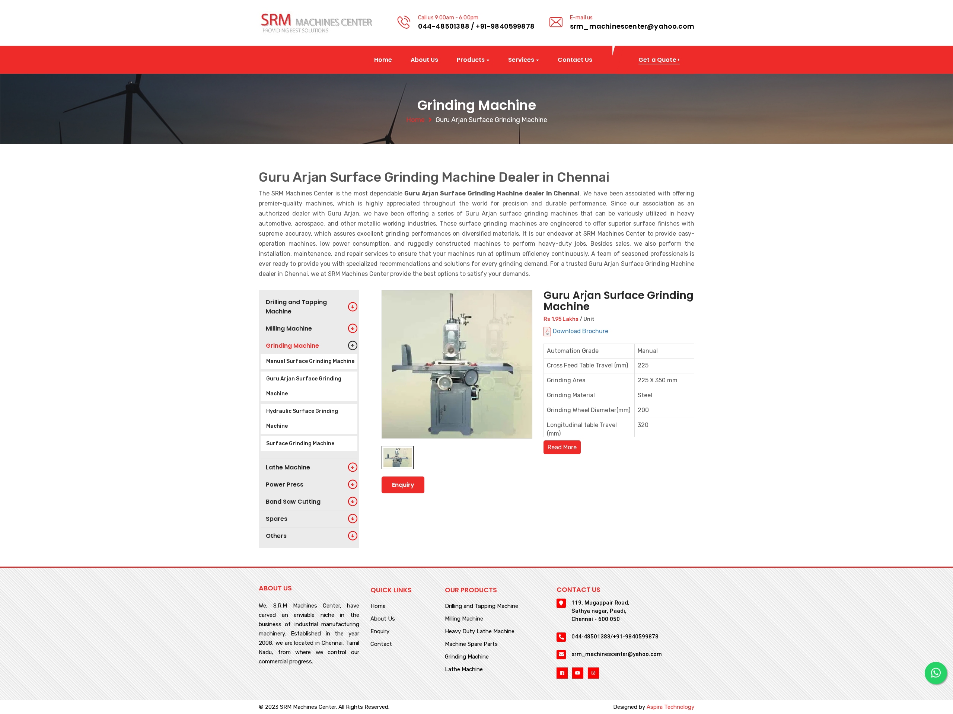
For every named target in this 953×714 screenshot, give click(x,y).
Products (471, 60)
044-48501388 (443, 26)
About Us (424, 60)
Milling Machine (464, 619)
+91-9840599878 (505, 26)
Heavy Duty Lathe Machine (479, 632)
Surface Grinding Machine (300, 443)
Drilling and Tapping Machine (481, 606)
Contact (381, 644)
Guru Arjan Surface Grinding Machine (303, 386)
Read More (562, 447)
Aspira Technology (670, 707)
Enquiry (403, 485)
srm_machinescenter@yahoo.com (632, 26)
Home (383, 60)
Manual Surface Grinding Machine (310, 361)
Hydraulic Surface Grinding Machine (302, 418)
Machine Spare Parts (471, 644)
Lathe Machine (464, 670)
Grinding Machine (467, 657)
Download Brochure (580, 331)
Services (521, 60)
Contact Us (575, 60)
